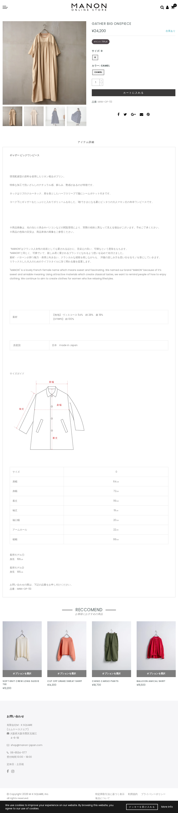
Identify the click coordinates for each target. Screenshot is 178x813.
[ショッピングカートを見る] (172, 7)
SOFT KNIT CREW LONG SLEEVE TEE (21, 682)
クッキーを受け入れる (142, 806)
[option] (44, 63)
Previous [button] (8, 65)
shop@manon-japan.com (26, 745)
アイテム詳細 (86, 142)
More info (167, 806)
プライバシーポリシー (153, 794)
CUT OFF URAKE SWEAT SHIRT (64, 681)
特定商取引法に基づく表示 (109, 794)
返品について (102, 798)
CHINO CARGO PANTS (105, 681)
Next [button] (75, 65)
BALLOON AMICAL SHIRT (151, 681)
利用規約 (133, 794)
